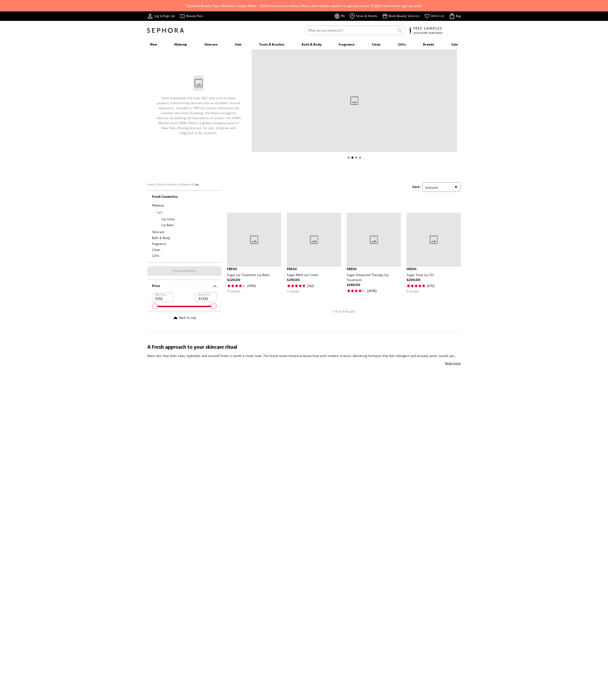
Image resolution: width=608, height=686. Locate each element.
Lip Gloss (168, 219)
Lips (159, 212)
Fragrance (159, 244)
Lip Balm (168, 225)
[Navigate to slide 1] (349, 158)
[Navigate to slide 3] (356, 158)
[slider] (155, 306)
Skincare (158, 232)
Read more (453, 363)
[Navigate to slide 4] (360, 158)
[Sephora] (165, 30)
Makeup (186, 184)
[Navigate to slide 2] (352, 158)
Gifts (155, 256)
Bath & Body (161, 238)
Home (151, 184)
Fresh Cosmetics (168, 184)
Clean (156, 250)
